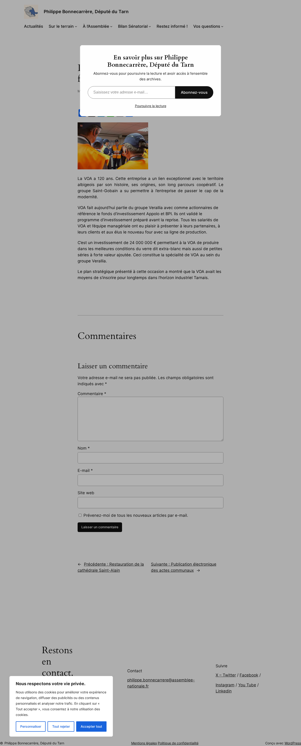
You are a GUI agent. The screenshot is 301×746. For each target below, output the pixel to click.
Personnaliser (30, 726)
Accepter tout (91, 726)
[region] (61, 706)
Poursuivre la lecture (150, 106)
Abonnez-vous (194, 92)
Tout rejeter (61, 726)
